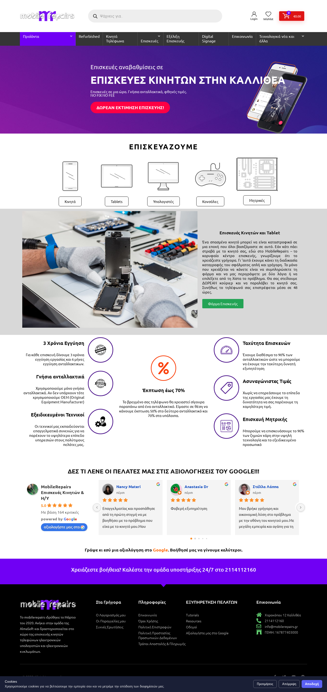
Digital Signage (209, 38)
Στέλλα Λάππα (266, 486)
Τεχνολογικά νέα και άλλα (276, 38)
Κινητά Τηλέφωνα (115, 38)
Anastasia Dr (196, 486)
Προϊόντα (31, 36)
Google (160, 549)
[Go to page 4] (206, 538)
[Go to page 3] (202, 538)
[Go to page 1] (195, 539)
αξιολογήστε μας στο (62, 526)
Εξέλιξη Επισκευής (175, 38)
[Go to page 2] (198, 538)
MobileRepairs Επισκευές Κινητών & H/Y (62, 492)
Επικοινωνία (242, 36)
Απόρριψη (289, 684)
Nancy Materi (128, 486)
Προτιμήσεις (265, 684)
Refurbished (89, 36)
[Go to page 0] (191, 539)
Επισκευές (149, 40)
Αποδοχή (312, 684)
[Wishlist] (268, 14)
